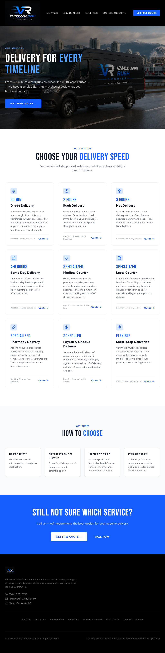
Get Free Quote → (23, 103)
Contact (127, 619)
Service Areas (71, 12)
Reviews (140, 619)
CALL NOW (102, 536)
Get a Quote (113, 619)
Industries (91, 12)
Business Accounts (114, 12)
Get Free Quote (146, 12)
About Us (25, 619)
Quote (42, 238)
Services (52, 12)
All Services (40, 619)
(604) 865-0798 (18, 594)
